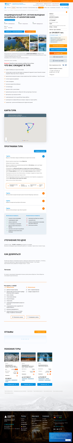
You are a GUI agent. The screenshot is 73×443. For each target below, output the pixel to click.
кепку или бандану (10, 298)
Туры (9, 10)
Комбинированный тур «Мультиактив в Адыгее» (43, 366)
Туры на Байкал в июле (48, 391)
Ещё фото (42, 47)
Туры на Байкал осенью (9, 393)
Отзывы (44, 418)
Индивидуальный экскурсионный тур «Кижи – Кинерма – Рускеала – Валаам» (11, 366)
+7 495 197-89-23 (39, 3)
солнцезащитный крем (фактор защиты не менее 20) (15, 303)
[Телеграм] (54, 429)
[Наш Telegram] (62, 7)
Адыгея (39, 363)
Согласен (68, 440)
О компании (53, 7)
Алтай (22, 420)
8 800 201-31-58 (47, 3)
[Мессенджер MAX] (61, 429)
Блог (49, 7)
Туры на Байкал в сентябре (58, 391)
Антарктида (23, 422)
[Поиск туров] (5, 8)
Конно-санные (35, 427)
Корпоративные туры (33, 7)
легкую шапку (9, 300)
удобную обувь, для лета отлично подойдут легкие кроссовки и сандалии (15, 292)
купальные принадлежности (12, 309)
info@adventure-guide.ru (59, 426)
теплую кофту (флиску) (11, 296)
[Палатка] (48, 374)
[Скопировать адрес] (55, 424)
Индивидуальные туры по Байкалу (20, 391)
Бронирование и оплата (46, 428)
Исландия (25, 428)
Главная (5, 10)
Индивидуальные (31, 378)
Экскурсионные (24, 378)
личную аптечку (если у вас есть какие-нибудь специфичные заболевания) (15, 312)
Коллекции (25, 7)
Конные (33, 428)
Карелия (6, 363)
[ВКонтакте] (55, 429)
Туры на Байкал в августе (38, 391)
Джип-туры (34, 423)
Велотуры (34, 418)
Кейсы (45, 7)
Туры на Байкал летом (9, 391)
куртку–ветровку (10, 294)
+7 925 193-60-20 (55, 3)
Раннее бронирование (58, 45)
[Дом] (50, 374)
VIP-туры (41, 7)
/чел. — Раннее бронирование (14, 31)
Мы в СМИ (44, 420)
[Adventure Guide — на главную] (8, 4)
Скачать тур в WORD (59, 60)
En (67, 7)
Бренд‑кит (44, 424)
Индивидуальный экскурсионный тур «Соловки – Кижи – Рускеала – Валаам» (28, 366)
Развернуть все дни (40, 151)
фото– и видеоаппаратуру (33, 289)
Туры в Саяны (29, 391)
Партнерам (45, 422)
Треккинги (47, 378)
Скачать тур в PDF (59, 56)
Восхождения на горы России (36, 421)
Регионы (9, 7)
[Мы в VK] (64, 7)
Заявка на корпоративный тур (58, 49)
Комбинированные (42, 378)
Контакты (58, 7)
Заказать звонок (64, 4)
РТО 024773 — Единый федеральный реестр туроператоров (60, 420)
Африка (24, 426)
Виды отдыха (19, 7)
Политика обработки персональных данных (61, 432)
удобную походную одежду (12, 289)
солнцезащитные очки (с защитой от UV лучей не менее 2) (15, 306)
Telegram (51, 74)
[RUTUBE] (59, 429)
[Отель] (17, 375)
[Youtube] (57, 429)
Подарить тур (31, 31)
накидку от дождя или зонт (33, 291)
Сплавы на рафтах (47, 380)
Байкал (12, 10)
